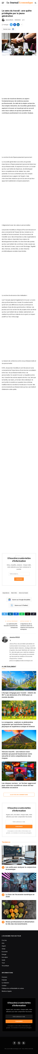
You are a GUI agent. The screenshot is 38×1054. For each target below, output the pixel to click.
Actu (3, 943)
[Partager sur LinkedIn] (18, 24)
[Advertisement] (19, 78)
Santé (3, 960)
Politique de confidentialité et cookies (13, 988)
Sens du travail (23, 593)
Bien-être (14, 593)
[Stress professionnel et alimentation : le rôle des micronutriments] (19, 909)
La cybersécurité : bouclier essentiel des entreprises (11, 625)
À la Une (4, 940)
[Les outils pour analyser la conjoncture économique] (19, 855)
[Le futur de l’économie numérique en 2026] (19, 882)
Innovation (5, 957)
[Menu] (3, 3)
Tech (3, 963)
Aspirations (6, 593)
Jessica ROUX (9, 20)
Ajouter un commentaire (19, 794)
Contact (4, 985)
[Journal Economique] (20, 3)
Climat (3, 949)
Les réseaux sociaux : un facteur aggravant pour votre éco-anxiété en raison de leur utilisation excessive (19, 785)
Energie (4, 954)
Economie (5, 951)
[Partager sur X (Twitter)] (11, 24)
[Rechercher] (35, 3)
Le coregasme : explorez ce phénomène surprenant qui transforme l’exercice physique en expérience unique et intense (18, 724)
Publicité (4, 980)
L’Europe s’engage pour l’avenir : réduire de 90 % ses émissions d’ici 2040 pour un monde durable (19, 695)
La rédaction (5, 982)
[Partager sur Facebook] (14, 24)
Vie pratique (5, 965)
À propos (4, 977)
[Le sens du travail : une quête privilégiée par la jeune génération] (19, 44)
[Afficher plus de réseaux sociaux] (21, 24)
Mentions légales (7, 991)
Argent (4, 946)
